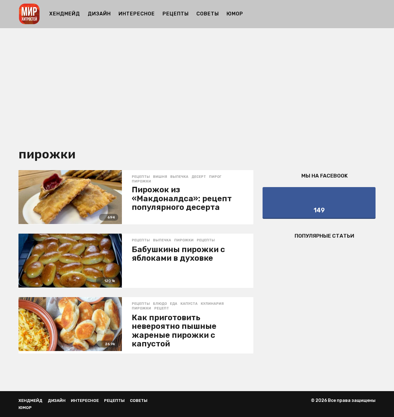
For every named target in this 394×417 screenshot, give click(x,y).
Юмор (235, 14)
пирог (215, 177)
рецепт (161, 308)
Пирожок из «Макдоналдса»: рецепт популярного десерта (182, 198)
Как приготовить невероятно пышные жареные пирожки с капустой (174, 331)
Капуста (189, 304)
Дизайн (99, 14)
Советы (207, 14)
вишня (160, 177)
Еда (173, 304)
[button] (372, 14)
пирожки (141, 181)
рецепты (206, 240)
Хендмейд (64, 14)
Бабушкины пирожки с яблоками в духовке (178, 254)
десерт (198, 177)
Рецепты (176, 14)
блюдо (160, 304)
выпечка (179, 177)
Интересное (137, 14)
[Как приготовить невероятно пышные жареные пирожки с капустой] (70, 324)
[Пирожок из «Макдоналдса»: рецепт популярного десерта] (70, 197)
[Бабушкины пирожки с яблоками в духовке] (70, 261)
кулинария (212, 304)
